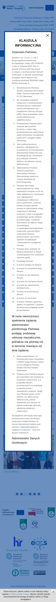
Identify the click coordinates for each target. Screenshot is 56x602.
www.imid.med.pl (28, 427)
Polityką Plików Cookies (19, 594)
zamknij (53, 591)
